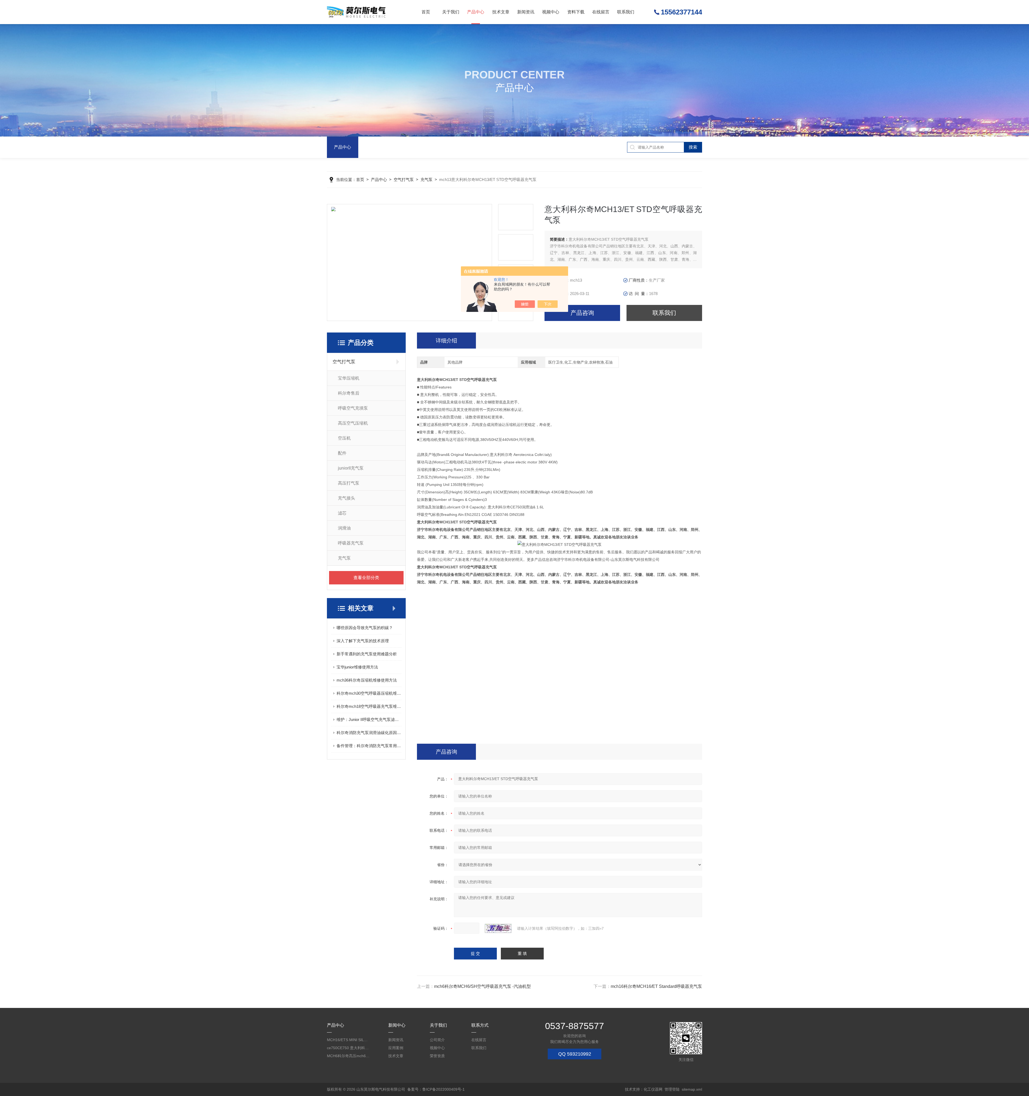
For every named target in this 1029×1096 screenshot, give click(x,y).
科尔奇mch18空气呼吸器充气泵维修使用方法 (369, 706)
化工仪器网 (653, 1089)
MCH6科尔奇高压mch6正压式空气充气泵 (348, 1056)
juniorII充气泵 (351, 468)
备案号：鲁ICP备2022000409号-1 (436, 1089)
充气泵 (426, 179)
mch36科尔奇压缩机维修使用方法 (367, 680)
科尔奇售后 (348, 393)
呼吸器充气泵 (351, 543)
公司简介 (437, 1040)
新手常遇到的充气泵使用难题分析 (367, 654)
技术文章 (500, 12)
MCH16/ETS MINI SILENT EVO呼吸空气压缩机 (348, 1040)
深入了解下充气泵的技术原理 (363, 640)
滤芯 (342, 513)
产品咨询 (582, 312)
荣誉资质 (437, 1056)
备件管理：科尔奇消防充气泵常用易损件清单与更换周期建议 (369, 745)
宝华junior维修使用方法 (357, 667)
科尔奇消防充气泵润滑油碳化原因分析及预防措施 (369, 732)
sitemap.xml (692, 1089)
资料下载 (575, 12)
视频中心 (550, 12)
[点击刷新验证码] (498, 928)
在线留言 (600, 12)
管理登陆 (672, 1089)
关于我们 (450, 12)
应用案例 (395, 1048)
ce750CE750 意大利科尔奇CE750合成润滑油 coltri (348, 1048)
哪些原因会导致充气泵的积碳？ (365, 627)
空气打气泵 (404, 179)
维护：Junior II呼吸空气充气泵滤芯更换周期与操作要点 (369, 719)
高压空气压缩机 (353, 423)
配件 (342, 453)
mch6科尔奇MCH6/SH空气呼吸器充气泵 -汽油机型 (482, 986)
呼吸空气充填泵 (353, 408)
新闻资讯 (525, 12)
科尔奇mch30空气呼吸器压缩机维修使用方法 (369, 693)
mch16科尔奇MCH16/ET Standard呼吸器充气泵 (656, 986)
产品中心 (475, 12)
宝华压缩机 (348, 378)
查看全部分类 (366, 577)
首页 (426, 12)
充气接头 (346, 498)
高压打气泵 (348, 483)
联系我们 (625, 12)
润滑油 (344, 528)
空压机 (344, 438)
